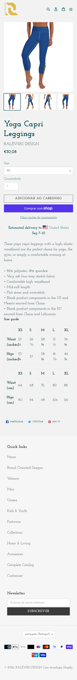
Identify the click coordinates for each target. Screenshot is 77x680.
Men (10, 489)
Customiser (15, 576)
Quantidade (12, 178)
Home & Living (18, 543)
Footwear (14, 522)
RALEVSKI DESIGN (29, 667)
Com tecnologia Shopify (58, 667)
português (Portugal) (37, 634)
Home (11, 457)
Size (6, 163)
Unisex (12, 500)
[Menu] (71, 8)
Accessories (15, 554)
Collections (14, 532)
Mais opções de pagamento (38, 217)
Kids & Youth (17, 511)
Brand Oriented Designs (25, 468)
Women (13, 478)
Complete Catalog (20, 565)
